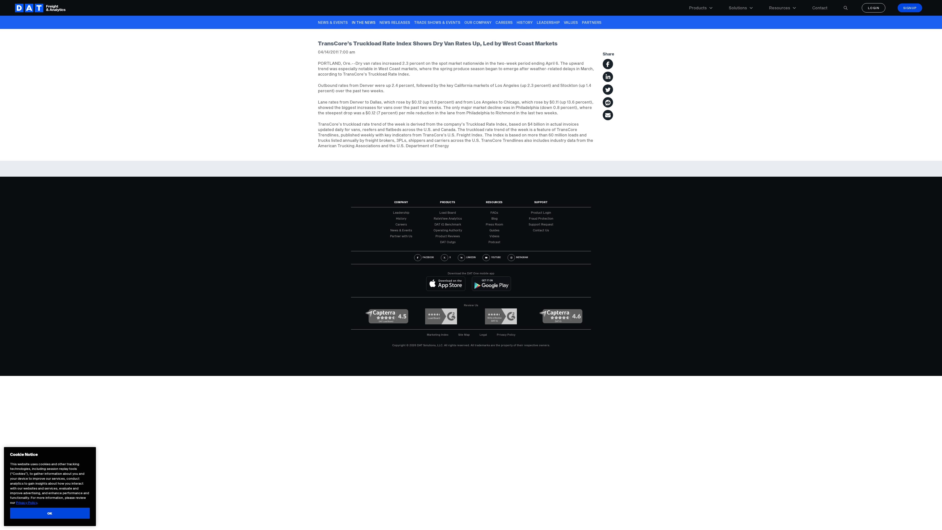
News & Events (333, 22)
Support (541, 202)
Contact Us (541, 230)
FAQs (494, 212)
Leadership (548, 22)
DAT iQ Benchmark (447, 224)
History (525, 22)
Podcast (494, 242)
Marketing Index (437, 334)
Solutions (738, 7)
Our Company (478, 22)
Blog (494, 218)
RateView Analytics (448, 218)
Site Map (464, 334)
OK (49, 513)
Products (698, 7)
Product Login (541, 212)
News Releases (394, 22)
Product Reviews (447, 236)
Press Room (494, 224)
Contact (819, 7)
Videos (494, 236)
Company (401, 202)
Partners (592, 22)
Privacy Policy (506, 334)
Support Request (541, 224)
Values (571, 22)
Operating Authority (447, 230)
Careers (504, 22)
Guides (494, 230)
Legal (483, 334)
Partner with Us (401, 236)
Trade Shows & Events (437, 22)
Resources (779, 7)
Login (873, 8)
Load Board (447, 212)
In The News (364, 22)
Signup (910, 8)
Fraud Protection (541, 218)
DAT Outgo (448, 242)
